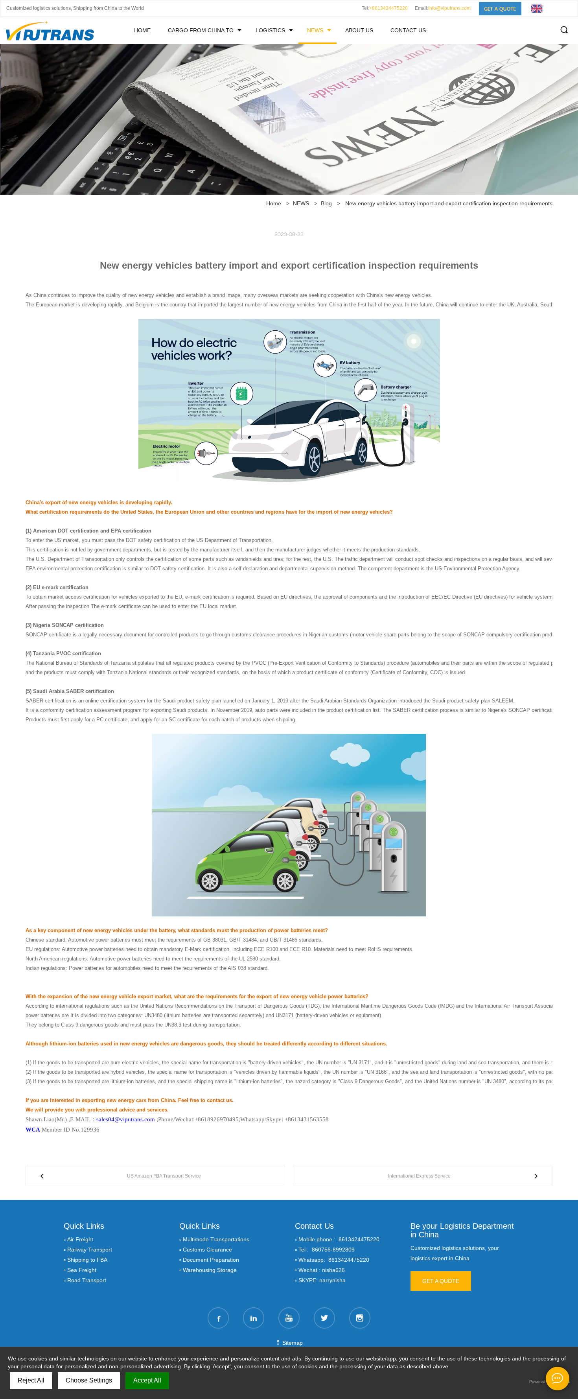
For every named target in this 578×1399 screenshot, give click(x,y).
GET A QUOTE (440, 1281)
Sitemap (292, 1343)
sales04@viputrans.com (125, 1119)
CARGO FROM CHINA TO (201, 30)
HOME (142, 30)
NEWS (315, 30)
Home (273, 203)
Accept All (147, 1380)
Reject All (31, 1380)
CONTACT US (408, 30)
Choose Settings (89, 1380)
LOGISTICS (270, 30)
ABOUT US (359, 30)
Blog (326, 203)
